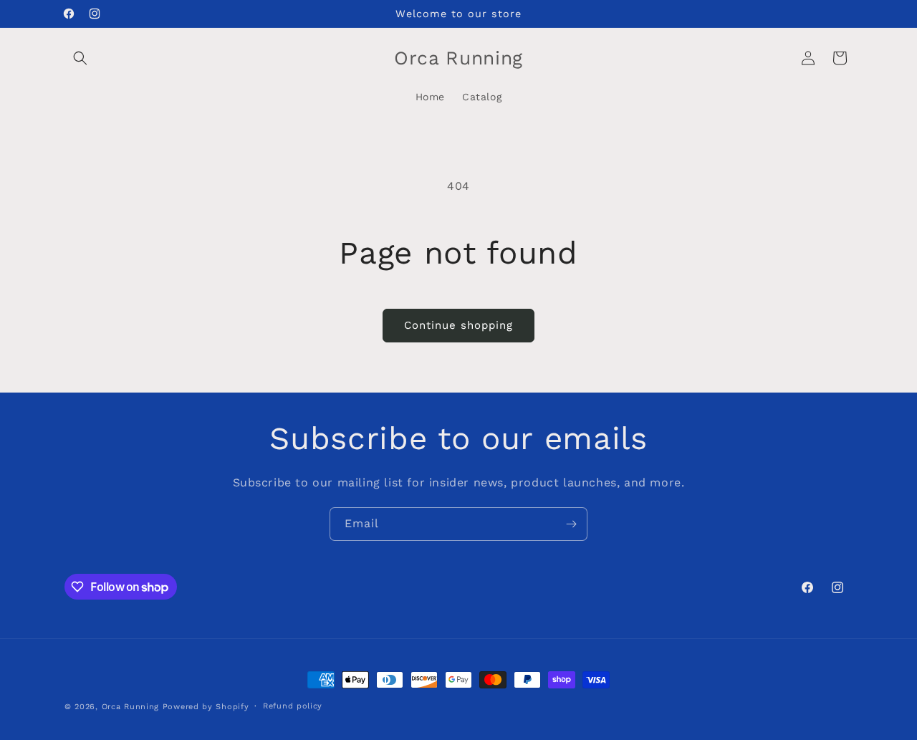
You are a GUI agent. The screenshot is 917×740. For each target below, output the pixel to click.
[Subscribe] (571, 524)
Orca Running (130, 706)
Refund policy (292, 706)
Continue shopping (458, 325)
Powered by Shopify (206, 706)
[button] (80, 58)
